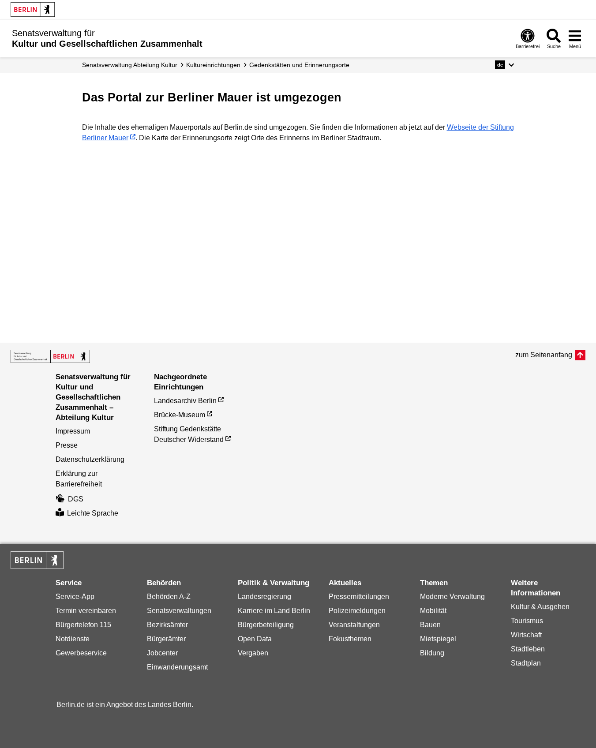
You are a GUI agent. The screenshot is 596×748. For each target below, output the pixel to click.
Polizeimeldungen (357, 610)
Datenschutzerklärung (90, 459)
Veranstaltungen (354, 624)
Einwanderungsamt (177, 667)
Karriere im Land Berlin (274, 610)
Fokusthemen (350, 639)
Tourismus (527, 621)
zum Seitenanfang (543, 355)
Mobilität (433, 610)
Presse (67, 445)
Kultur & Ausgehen (540, 606)
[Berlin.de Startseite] (33, 9)
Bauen (430, 624)
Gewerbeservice (81, 653)
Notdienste (73, 639)
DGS (75, 499)
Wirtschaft (526, 635)
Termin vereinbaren (86, 610)
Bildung (432, 653)
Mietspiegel (438, 639)
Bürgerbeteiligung (266, 624)
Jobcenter (162, 653)
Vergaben (253, 653)
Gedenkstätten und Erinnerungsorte (299, 64)
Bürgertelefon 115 (83, 624)
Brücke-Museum (179, 415)
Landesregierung (264, 596)
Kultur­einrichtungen (213, 64)
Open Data (255, 639)
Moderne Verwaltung (452, 596)
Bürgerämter (166, 639)
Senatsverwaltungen (179, 610)
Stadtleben (528, 649)
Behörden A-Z (169, 596)
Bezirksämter (167, 624)
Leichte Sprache (92, 513)
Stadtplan (526, 663)
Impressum (73, 431)
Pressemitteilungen (359, 596)
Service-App (75, 596)
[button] (504, 64)
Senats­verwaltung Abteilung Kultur (129, 64)
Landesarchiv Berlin (185, 400)
